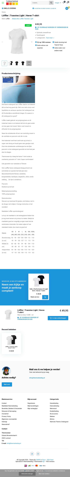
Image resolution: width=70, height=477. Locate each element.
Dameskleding (54, 406)
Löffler (8, 19)
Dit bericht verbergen (27, 473)
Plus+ (44, 460)
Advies (52, 419)
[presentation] (2, 42)
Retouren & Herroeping (9, 411)
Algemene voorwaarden (9, 419)
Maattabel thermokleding (10, 406)
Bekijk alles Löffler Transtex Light (22, 19)
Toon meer (49, 38)
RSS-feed (50, 460)
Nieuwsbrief (6, 424)
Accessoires (54, 414)
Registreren (31, 403)
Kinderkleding (54, 411)
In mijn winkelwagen (59, 318)
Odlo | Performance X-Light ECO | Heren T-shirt (39, 290)
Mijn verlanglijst (32, 408)
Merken (52, 416)
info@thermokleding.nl (37, 378)
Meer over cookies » (44, 473)
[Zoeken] (51, 3)
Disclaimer (5, 414)
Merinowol (53, 408)
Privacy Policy (6, 416)
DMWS (38, 460)
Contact (4, 403)
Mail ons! (7, 384)
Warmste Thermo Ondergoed (59, 422)
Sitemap (4, 422)
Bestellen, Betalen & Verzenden (12, 408)
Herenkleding (54, 403)
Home (4, 12)
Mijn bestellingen (33, 406)
